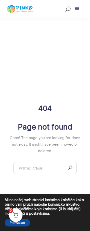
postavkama (39, 213)
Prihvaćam (17, 222)
